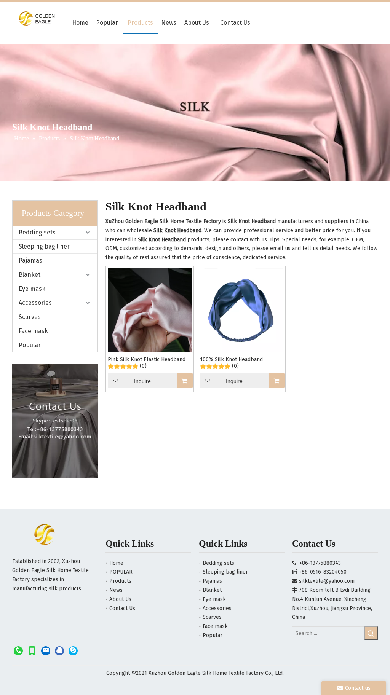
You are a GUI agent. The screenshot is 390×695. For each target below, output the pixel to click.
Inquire (142, 381)
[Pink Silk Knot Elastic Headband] (150, 310)
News (116, 590)
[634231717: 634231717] (59, 650)
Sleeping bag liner (44, 246)
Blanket (29, 274)
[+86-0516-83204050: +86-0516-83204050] (18, 650)
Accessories (35, 302)
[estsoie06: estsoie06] (73, 650)
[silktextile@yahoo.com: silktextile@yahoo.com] (45, 650)
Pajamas (30, 260)
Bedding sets (37, 232)
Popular (30, 345)
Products (120, 581)
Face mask (33, 331)
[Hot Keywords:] (371, 633)
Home (116, 563)
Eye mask (32, 288)
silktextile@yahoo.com (327, 581)
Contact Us (122, 608)
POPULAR (121, 572)
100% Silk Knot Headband (231, 359)
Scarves (30, 316)
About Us (120, 599)
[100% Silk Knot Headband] (242, 310)
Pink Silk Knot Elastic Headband (146, 359)
